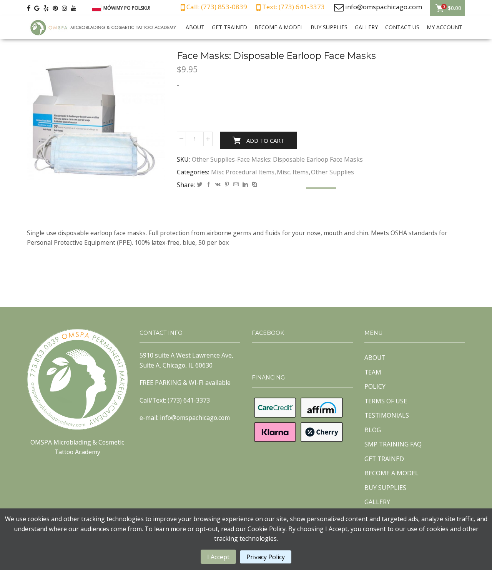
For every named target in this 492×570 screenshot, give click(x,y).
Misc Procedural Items (242, 172)
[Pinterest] (227, 184)
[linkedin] (245, 184)
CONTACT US (402, 27)
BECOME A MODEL (278, 27)
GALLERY (366, 27)
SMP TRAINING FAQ (393, 444)
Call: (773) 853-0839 (216, 6)
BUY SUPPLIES (329, 27)
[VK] (218, 184)
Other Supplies (332, 172)
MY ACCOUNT (444, 27)
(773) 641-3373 (189, 400)
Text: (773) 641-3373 (293, 6)
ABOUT (195, 27)
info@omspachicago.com (383, 6)
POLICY (375, 386)
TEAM (372, 372)
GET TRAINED (229, 27)
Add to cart (265, 140)
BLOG (372, 430)
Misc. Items (293, 172)
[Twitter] (199, 184)
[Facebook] (208, 184)
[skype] (254, 184)
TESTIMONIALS (386, 415)
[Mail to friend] (236, 184)
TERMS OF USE (385, 401)
